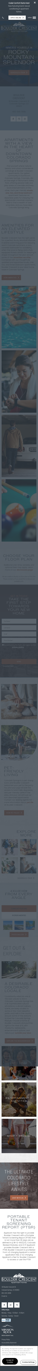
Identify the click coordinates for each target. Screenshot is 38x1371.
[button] (35, 3)
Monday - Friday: (7, 1313)
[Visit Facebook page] (4, 1305)
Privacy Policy (6, 1339)
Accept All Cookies (10, 1361)
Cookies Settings (28, 1362)
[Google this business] (17, 1305)
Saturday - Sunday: (7, 1316)
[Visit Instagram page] (10, 1305)
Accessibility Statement (9, 1343)
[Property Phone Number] (3, 18)
